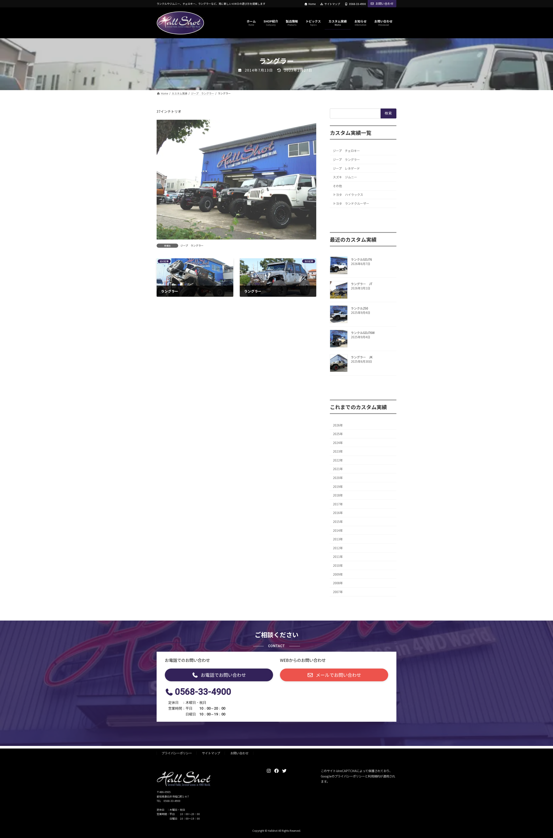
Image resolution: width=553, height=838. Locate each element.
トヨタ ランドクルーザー (351, 203)
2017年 (338, 504)
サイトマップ (332, 4)
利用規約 (374, 776)
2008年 (338, 583)
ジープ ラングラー (191, 245)
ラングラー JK (361, 357)
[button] (219, 675)
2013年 (338, 539)
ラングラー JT (362, 284)
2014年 (338, 530)
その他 (337, 186)
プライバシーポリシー (177, 753)
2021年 (338, 469)
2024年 (338, 443)
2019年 (338, 486)
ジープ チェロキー (346, 151)
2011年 (338, 557)
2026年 (338, 425)
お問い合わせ (384, 3)
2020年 (338, 478)
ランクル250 (359, 308)
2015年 (338, 521)
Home (312, 4)
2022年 (338, 460)
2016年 (338, 513)
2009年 (338, 574)
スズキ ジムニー (345, 177)
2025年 (338, 434)
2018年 (338, 495)
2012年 (338, 548)
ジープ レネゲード (346, 168)
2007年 (338, 592)
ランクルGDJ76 (361, 259)
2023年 (338, 451)
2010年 (338, 565)
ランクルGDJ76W (363, 332)
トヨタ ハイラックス (348, 195)
